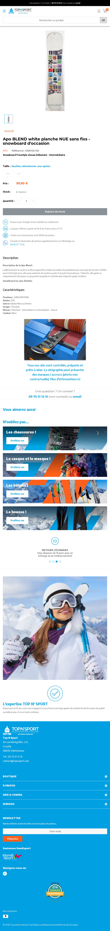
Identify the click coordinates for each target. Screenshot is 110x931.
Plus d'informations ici (65, 379)
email (77, 396)
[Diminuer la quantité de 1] (19, 201)
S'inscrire (12, 838)
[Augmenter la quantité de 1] (33, 201)
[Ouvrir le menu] (4, 11)
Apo (5, 150)
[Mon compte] (99, 11)
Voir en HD (9, 131)
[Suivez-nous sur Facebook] (5, 873)
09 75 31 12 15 (38, 396)
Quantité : (9, 201)
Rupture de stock (55, 211)
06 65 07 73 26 (17, 244)
